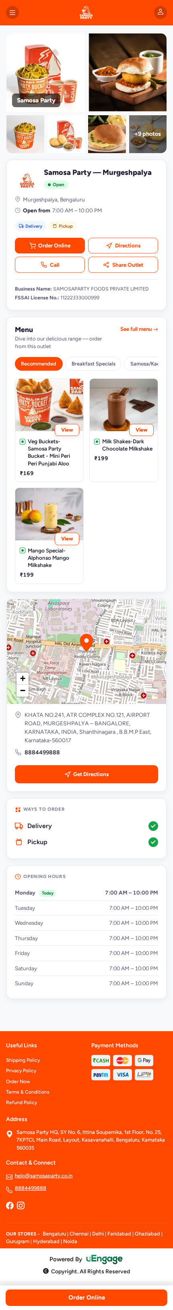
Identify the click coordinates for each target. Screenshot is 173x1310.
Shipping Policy (23, 1060)
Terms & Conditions (27, 1092)
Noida (70, 1241)
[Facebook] (9, 1206)
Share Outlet (127, 265)
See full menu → (139, 329)
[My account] (160, 12)
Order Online (54, 245)
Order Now (18, 1081)
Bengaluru (54, 1234)
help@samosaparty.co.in (43, 1176)
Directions (127, 245)
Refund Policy (21, 1102)
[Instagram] (20, 1206)
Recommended (38, 364)
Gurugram (17, 1241)
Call (54, 265)
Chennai (79, 1234)
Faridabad (119, 1234)
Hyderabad (46, 1241)
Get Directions (91, 774)
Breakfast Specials (93, 364)
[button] (86, 643)
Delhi (98, 1234)
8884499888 (42, 752)
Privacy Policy (21, 1070)
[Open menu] (12, 12)
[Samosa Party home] (86, 12)
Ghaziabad (147, 1234)
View (67, 430)
